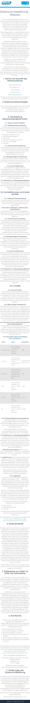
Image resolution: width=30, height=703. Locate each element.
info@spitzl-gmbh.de (17, 94)
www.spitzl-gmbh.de (15, 338)
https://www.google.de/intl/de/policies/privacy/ (15, 520)
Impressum (9, 701)
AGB (22, 701)
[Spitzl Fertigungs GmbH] (6, 3)
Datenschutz (17, 701)
